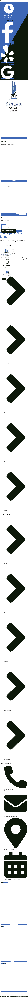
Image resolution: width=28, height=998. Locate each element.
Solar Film (8, 245)
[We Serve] (14, 181)
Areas (7, 247)
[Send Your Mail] (14, 138)
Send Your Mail (5, 141)
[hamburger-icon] (3, 225)
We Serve (3, 184)
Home (7, 227)
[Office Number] (14, 214)
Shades (8, 239)
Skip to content (5, 1)
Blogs (7, 263)
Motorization (9, 243)
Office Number (5, 217)
